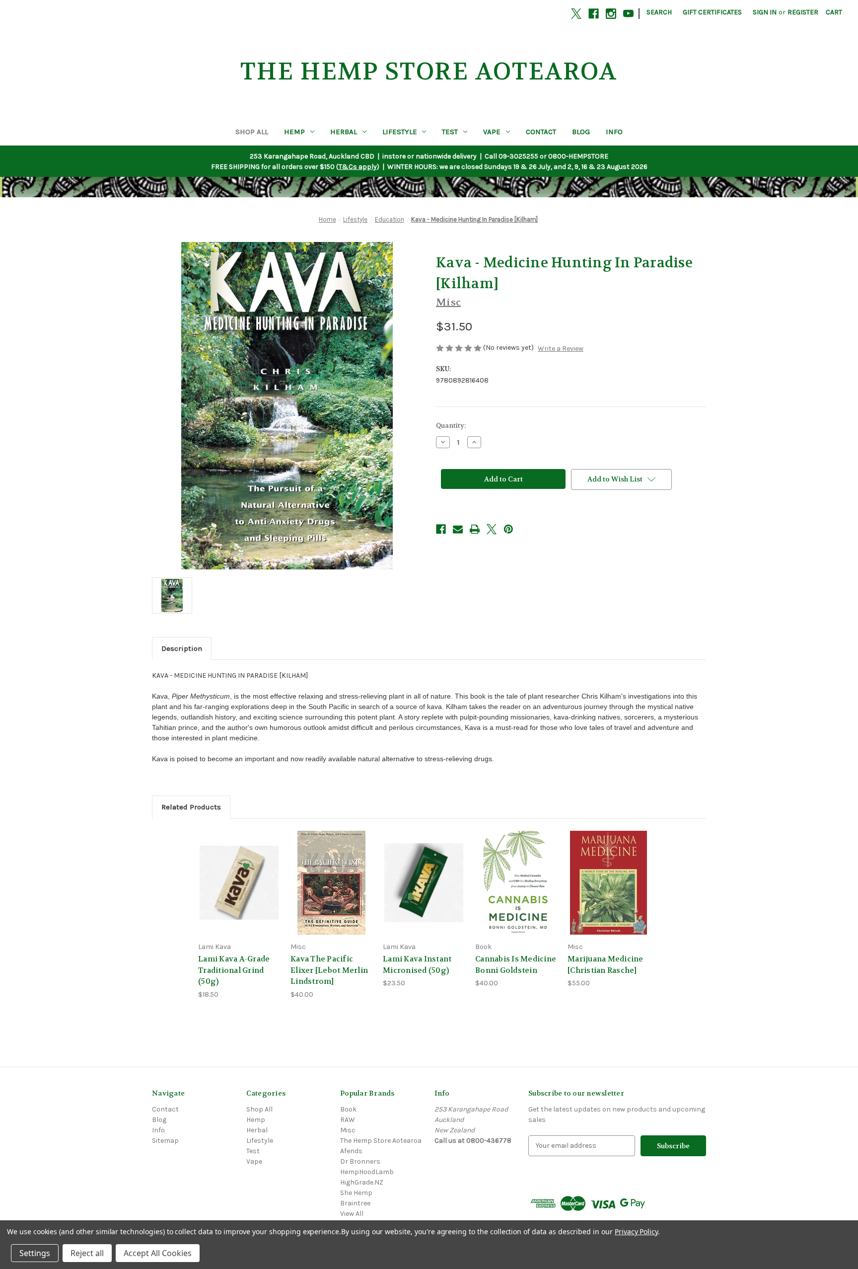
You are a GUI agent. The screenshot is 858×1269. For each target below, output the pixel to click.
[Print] (475, 529)
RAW (347, 1119)
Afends (351, 1151)
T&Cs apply (358, 166)
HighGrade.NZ (361, 1182)
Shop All (251, 131)
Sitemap (165, 1140)
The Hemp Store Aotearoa (381, 1140)
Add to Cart (239, 891)
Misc (348, 1130)
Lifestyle (399, 131)
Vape (491, 131)
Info (614, 131)
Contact (541, 131)
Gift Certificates (712, 12)
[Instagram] (611, 13)
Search (659, 12)
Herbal (343, 131)
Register (802, 12)
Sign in (765, 12)
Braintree (355, 1203)
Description (181, 648)
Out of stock (516, 891)
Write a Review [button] (560, 348)
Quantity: (451, 425)
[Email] (458, 529)
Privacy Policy (636, 1231)
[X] (576, 13)
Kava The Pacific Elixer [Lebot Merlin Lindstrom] (329, 970)
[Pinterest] (508, 529)
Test (450, 131)
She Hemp (356, 1193)
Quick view (238, 874)
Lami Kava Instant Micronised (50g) (417, 964)
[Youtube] (628, 13)
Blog (581, 131)
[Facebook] (593, 13)
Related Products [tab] (191, 806)
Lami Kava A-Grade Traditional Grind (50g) (234, 970)
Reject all (87, 1253)
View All (351, 1213)
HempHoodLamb (367, 1172)
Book (348, 1109)
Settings (34, 1253)
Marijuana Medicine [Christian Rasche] (606, 964)
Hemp (294, 131)
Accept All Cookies (158, 1253)
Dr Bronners (360, 1161)
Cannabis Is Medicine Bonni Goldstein (515, 964)
